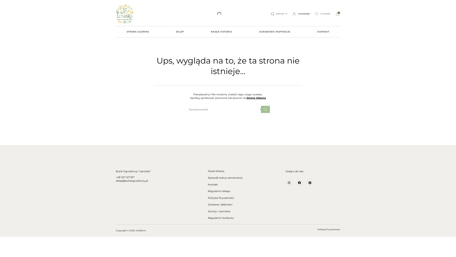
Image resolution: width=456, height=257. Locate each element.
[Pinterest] (310, 182)
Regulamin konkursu (221, 218)
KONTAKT (323, 31)
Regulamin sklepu (219, 191)
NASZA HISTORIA (221, 31)
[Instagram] (289, 182)
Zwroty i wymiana (219, 211)
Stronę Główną (256, 98)
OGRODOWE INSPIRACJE (274, 31)
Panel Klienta (216, 171)
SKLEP (180, 31)
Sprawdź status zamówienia (225, 177)
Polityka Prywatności (221, 198)
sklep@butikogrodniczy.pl (132, 180)
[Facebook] (299, 182)
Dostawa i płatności (220, 204)
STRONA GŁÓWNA (138, 31)
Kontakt (213, 184)
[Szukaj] (172, 13)
